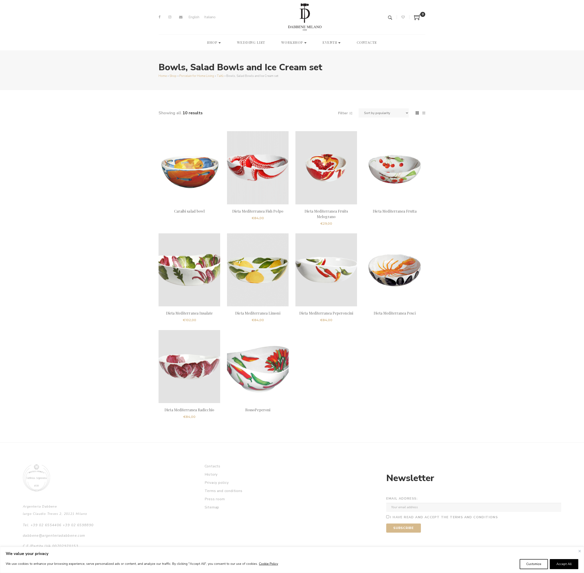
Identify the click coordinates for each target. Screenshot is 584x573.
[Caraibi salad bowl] (189, 167)
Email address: (402, 498)
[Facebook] (160, 17)
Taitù (220, 76)
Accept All (564, 564)
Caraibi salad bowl (189, 211)
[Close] (580, 551)
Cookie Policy (268, 564)
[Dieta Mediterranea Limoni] (258, 269)
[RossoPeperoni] (258, 366)
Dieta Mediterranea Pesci (394, 313)
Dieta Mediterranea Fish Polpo (257, 211)
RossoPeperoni (257, 409)
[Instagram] (169, 17)
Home (163, 76)
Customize (533, 564)
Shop (173, 76)
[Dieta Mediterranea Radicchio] (189, 366)
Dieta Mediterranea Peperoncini (326, 313)
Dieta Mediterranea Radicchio (189, 409)
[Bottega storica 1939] (36, 477)
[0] (417, 18)
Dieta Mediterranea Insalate (189, 313)
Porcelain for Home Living (196, 76)
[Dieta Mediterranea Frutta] (394, 167)
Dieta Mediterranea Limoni (257, 313)
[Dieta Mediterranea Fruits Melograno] (326, 167)
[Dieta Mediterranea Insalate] (189, 269)
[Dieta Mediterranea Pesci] (394, 269)
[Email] (180, 17)
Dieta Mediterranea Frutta (394, 211)
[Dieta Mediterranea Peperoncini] (326, 269)
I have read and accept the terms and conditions (444, 517)
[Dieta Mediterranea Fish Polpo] (258, 167)
